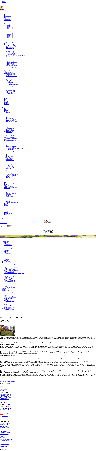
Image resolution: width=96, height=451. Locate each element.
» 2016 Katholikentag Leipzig (9, 271)
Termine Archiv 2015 (9, 34)
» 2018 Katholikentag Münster (9, 268)
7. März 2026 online (4, 429)
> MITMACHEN (3, 388)
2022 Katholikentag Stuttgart (11, 48)
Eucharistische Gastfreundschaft (11, 146)
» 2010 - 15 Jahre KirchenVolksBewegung (11, 312)
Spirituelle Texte (7, 188)
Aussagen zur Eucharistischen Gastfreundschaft (15, 148)
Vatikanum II (8, 180)
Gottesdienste (6, 102)
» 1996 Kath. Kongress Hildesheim (10, 287)
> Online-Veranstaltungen (4, 396)
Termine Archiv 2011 (9, 38)
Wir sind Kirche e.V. (7, 20)
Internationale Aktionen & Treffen (9, 73)
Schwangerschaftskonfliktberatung (11, 135)
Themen (3, 115)
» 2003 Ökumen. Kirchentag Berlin (10, 283)
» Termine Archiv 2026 (8, 243)
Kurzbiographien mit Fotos (10, 113)
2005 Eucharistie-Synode (10, 78)
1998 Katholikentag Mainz (10, 68)
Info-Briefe (6, 100)
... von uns (8, 162)
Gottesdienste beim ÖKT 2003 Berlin (14, 150)
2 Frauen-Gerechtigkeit (8, 126)
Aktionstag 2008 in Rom (10, 128)
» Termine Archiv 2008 (8, 258)
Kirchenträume (8, 192)
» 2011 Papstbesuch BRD (8, 313)
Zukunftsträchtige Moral (10, 160)
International (2, 9)
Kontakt (3, 4)
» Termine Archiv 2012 (8, 255)
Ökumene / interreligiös (10, 179)
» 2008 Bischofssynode (8, 298)
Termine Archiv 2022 (9, 28)
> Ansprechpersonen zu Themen (5, 419)
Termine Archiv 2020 (9, 30)
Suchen (2, 386)
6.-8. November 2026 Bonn (5, 424)
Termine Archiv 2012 (9, 37)
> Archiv (8, 402)
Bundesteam (6, 12)
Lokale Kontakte (7, 209)
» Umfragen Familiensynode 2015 (11, 305)
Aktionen (3, 22)
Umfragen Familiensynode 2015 (13, 87)
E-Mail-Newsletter (7, 98)
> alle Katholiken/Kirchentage (5, 446)
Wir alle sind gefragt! (11, 83)
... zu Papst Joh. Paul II (10, 167)
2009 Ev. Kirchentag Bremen (11, 59)
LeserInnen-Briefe (7, 108)
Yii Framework (6, 449)
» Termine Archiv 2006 (8, 260)
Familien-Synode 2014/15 (8, 141)
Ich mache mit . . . (7, 199)
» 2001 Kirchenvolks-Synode (9, 294)
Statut (5, 18)
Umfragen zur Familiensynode (13, 84)
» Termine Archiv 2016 (8, 251)
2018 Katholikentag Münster (10, 50)
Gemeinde (8, 191)
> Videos (2, 397)
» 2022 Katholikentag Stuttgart (9, 265)
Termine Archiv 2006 (9, 42)
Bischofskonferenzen (9, 118)
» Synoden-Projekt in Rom (10, 303)
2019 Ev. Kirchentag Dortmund (11, 51)
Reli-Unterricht (6, 104)
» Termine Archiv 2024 (8, 244)
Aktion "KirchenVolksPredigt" (9, 72)
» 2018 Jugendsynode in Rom (9, 307)
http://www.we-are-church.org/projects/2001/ (7, 381)
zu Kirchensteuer (9, 211)
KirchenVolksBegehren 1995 (11, 178)
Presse (3, 107)
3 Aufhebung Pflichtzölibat (8, 131)
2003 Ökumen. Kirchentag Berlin (11, 65)
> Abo (10, 394)
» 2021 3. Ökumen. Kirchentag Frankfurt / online (12, 267)
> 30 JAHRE (5, 389)
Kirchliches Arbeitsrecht (10, 120)
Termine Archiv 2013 (9, 36)
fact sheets (8, 112)
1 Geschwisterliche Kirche (8, 116)
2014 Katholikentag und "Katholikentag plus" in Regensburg (16, 55)
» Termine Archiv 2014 (8, 253)
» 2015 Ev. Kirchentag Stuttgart (9, 272)
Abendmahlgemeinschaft (12, 147)
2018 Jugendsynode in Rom (10, 89)
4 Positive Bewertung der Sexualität (12, 174)
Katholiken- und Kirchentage (9, 44)
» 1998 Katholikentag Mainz (8, 286)
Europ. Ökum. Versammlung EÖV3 (12, 155)
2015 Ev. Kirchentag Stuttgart (11, 54)
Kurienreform (8, 123)
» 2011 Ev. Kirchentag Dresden (9, 275)
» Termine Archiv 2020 (8, 247)
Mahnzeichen (6, 185)
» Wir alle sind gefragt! (10, 301)
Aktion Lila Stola (9, 127)
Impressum (4, 2)
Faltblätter (6, 99)
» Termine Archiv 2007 (8, 259)
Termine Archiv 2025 (9, 24)
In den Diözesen (7, 17)
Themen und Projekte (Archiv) (9, 158)
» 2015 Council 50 (7, 306)
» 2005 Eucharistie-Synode (8, 296)
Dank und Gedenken (7, 14)
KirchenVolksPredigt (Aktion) (11, 122)
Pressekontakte (6, 110)
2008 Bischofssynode (9, 80)
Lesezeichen (6, 184)
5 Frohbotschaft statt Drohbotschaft (10, 137)
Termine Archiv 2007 (9, 41)
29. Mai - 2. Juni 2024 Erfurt (4, 442)
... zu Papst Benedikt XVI (10, 165)
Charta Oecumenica (9, 145)
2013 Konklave (8, 81)
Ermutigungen (6, 15)
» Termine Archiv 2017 (8, 250)
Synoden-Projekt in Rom (12, 86)
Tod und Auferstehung (10, 196)
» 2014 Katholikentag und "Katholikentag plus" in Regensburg (14, 273)
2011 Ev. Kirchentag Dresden (11, 58)
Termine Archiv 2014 (9, 35)
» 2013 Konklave (7, 299)
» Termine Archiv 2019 (8, 248)
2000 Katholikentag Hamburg (11, 67)
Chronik (5, 13)
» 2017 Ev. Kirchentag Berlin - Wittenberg (11, 270)
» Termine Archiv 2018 (8, 249)
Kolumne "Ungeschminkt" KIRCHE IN (10, 187)
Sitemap (3, 1)
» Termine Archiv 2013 (8, 254)
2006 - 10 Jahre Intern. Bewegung (11, 79)
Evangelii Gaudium (9, 176)
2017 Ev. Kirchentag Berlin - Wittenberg (12, 52)
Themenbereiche (7, 19)
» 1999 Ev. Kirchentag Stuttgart (9, 285)
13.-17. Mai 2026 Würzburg (4, 427)
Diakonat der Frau (9, 129)
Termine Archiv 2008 (9, 40)
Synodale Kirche (7, 157)
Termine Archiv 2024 (9, 26)
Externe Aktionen (7, 214)
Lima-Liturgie (8, 154)
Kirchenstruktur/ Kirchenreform (11, 177)
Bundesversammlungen (8, 43)
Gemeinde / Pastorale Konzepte (11, 119)
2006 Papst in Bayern (9, 92)
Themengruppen (7, 210)
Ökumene (6, 144)
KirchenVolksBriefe (11, 93)
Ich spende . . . (6, 203)
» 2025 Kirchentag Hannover (9, 263)
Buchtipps (6, 170)
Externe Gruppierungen (8, 213)
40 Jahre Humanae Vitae (10, 136)
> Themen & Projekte (4, 416)
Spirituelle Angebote (7, 70)
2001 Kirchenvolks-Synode (6, 218)
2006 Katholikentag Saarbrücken (11, 62)
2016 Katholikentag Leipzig (10, 53)
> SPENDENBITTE (3, 390)
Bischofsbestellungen (9, 117)
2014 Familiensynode (9, 82)
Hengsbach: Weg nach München (13, 151)
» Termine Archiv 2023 (8, 245)
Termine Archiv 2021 (9, 29)
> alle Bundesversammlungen (5, 444)
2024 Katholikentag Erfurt (10, 47)
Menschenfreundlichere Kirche (11, 193)
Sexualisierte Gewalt (9, 134)
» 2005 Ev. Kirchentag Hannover (9, 281)
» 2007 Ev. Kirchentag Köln (8, 279)
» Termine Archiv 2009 (8, 257)
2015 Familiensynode (7, 304)
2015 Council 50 (9, 88)
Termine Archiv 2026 (9, 25)
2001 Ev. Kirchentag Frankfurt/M (11, 66)
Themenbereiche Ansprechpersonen (12, 202)
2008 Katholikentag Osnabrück (11, 60)
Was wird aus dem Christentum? (11, 197)
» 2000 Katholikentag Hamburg (9, 284)
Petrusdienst (8, 125)
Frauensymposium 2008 (10, 130)
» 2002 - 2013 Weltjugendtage (9, 309)
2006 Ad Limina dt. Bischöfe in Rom (12, 94)
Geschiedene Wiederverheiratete (11, 138)
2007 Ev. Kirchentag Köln (10, 61)
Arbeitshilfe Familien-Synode (11, 106)
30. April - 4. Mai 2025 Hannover (5, 434)
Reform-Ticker (6, 103)
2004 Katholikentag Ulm (10, 64)
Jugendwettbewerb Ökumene (11, 153)
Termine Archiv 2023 (9, 27)
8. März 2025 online (4, 437)
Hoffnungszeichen (7, 182)
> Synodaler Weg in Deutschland (6, 408)
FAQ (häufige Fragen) (7, 16)
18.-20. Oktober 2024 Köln (6, 440)
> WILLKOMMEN (3, 387)
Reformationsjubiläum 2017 (10, 156)
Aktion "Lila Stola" (7, 71)
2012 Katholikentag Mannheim (11, 57)
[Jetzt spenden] (48, 238)
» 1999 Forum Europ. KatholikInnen (10, 293)
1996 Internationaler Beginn (10, 74)
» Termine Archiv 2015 (8, 252)
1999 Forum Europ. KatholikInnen (11, 76)
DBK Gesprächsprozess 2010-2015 (10, 140)
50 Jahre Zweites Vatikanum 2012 (9, 142)
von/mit (7, 397)
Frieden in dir (8, 190)
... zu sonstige (8, 168)
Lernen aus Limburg (9, 124)
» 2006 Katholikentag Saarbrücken (9, 280)
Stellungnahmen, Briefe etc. (8, 186)
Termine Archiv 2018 (9, 31)
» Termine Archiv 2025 (8, 242)
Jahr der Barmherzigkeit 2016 (9, 143)
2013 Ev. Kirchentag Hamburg (11, 56)
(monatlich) (4, 395)
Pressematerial (6, 111)
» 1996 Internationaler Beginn (9, 292)
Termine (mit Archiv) (7, 23)
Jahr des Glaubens (9, 159)
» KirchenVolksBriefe (9, 311)
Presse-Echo (6, 109)
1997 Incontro (8, 75)
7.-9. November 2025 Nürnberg (5, 432)
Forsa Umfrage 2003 (11, 149)
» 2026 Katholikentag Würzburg (9, 264)
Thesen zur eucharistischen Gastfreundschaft (15, 152)
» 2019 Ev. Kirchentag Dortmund (9, 269)
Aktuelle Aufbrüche (7, 139)
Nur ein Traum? (8, 194)
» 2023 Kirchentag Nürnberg (9, 266)
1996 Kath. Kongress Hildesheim (11, 69)
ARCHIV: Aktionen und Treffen (9, 90)
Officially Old (8, 195)
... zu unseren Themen (9, 169)
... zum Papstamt (9, 164)
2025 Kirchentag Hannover (10, 45)
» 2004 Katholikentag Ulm (8, 282)
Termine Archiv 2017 (9, 32)
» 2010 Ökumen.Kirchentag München (10, 276)
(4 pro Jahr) (4, 394)
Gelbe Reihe (6, 101)
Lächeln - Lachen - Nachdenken (9, 183)
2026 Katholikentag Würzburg (11, 46)
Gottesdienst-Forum (7, 181)
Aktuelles (5, 97)
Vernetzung (4, 206)
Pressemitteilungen (7, 114)
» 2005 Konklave (7, 295)
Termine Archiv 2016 (9, 33)
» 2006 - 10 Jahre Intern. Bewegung (10, 297)
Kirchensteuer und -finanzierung (11, 121)
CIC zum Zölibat (9, 132)
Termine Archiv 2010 (9, 39)
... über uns (8, 163)
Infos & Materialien (5, 96)
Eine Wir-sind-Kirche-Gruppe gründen (12, 200)
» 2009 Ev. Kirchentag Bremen (9, 277)
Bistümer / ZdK (6, 207)
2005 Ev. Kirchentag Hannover (11, 63)
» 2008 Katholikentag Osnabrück (9, 278)
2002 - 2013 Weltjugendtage (10, 91)
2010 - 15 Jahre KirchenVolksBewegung (12, 95)
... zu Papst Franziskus (9, 166)
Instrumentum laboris (11, 85)
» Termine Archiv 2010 (8, 256)
